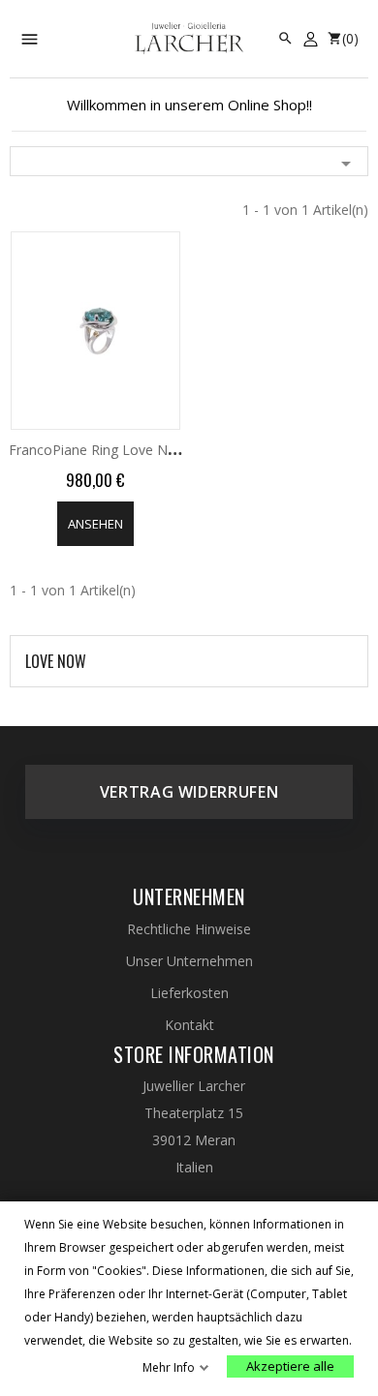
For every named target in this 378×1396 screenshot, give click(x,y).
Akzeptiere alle (290, 1366)
